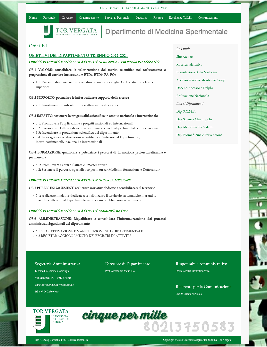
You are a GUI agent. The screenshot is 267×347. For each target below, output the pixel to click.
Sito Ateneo (184, 57)
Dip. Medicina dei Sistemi (194, 127)
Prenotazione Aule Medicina (196, 72)
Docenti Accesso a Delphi (194, 88)
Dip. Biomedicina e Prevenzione (199, 135)
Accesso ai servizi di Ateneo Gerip (200, 80)
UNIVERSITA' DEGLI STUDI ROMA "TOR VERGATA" (133, 8)
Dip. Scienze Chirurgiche (194, 119)
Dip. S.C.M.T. (186, 112)
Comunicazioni (208, 17)
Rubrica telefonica (189, 65)
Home (33, 17)
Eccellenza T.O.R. (180, 17)
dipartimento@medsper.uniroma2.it (54, 285)
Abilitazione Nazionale (192, 96)
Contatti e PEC (58, 340)
